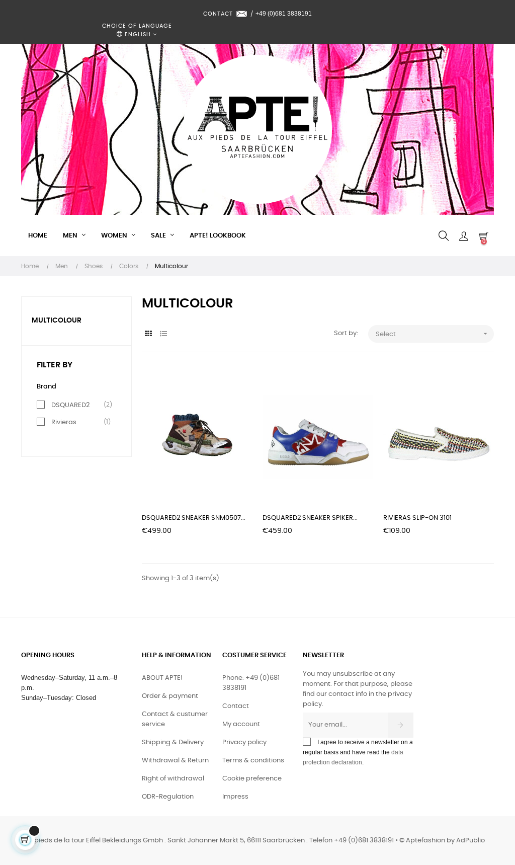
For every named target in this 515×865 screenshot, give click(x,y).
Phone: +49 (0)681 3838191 (251, 683)
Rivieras (63, 422)
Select (432, 334)
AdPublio (470, 840)
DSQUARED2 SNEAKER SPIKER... (310, 518)
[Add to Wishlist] (234, 386)
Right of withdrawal (173, 778)
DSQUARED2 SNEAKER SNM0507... (193, 518)
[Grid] (148, 334)
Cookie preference (252, 778)
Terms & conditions (253, 760)
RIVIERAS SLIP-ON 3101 (417, 518)
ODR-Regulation (168, 797)
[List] (163, 334)
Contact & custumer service (175, 719)
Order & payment (170, 696)
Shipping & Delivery (173, 742)
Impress (235, 797)
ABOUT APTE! (162, 678)
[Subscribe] (400, 725)
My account (241, 724)
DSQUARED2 (70, 405)
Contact (235, 706)
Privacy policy (244, 742)
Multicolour (56, 320)
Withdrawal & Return (175, 760)
